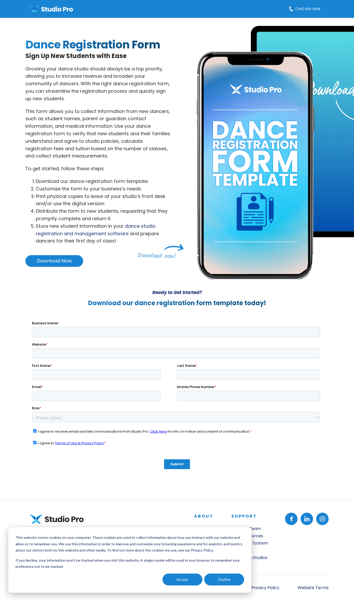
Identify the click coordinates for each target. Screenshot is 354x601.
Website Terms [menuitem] (313, 588)
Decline (224, 579)
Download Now (54, 260)
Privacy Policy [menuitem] (265, 588)
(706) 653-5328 (307, 9)
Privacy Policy (202, 550)
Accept (182, 579)
